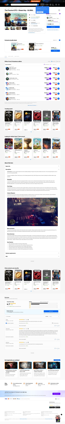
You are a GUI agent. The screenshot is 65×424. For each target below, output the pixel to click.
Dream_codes (11, 82)
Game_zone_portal (12, 67)
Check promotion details (8, 393)
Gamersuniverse (12, 92)
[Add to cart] (58, 68)
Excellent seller (12, 68)
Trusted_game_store (13, 78)
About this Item (17, 56)
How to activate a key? (34, 23)
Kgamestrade (11, 87)
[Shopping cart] (59, 5)
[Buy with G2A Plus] (50, 68)
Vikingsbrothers (12, 97)
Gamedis (50, 17)
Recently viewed (10, 56)
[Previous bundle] (58, 40)
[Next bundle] (59, 40)
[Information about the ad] (50, 15)
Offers (6, 56)
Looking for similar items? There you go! (15, 136)
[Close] (63, 1)
